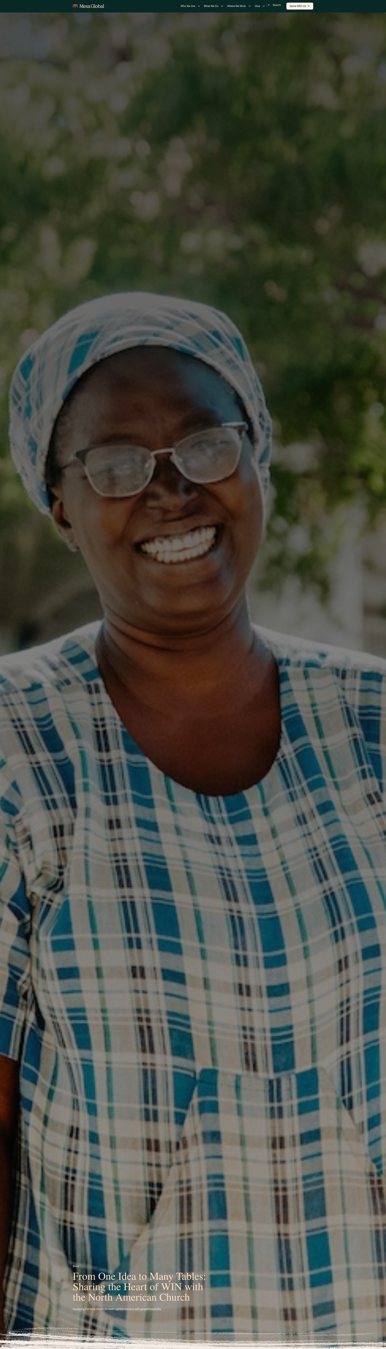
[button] (190, 6)
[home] (88, 6)
